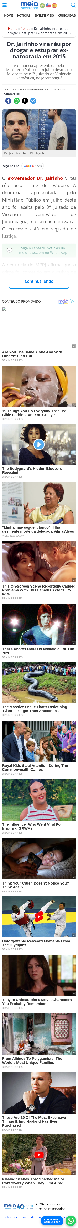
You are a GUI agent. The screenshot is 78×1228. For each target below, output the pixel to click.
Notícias (23, 15)
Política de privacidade (19, 1217)
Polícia (26, 28)
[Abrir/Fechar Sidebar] (4, 5)
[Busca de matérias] (73, 6)
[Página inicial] (29, 5)
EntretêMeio (44, 15)
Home (8, 15)
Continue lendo (39, 281)
